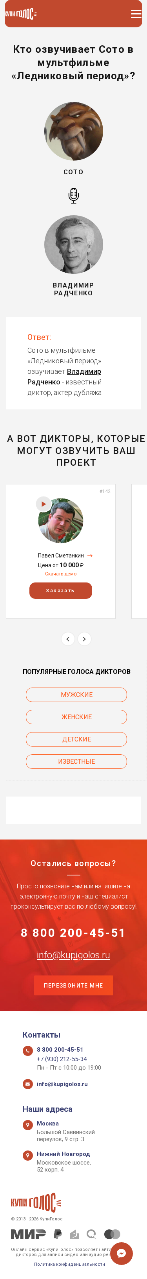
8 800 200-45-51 (74, 933)
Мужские (77, 694)
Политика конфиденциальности (69, 1264)
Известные (76, 761)
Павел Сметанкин (61, 555)
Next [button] (84, 639)
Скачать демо (60, 574)
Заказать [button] (60, 590)
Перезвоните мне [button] (73, 985)
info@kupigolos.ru (73, 955)
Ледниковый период (64, 361)
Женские (77, 717)
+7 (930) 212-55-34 (62, 1059)
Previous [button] (68, 639)
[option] (61, 551)
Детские (76, 739)
